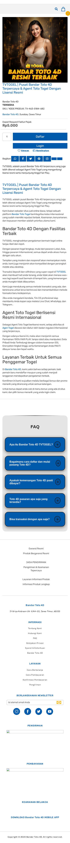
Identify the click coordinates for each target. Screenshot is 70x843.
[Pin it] (39, 158)
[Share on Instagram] (47, 158)
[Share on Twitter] (31, 158)
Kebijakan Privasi (35, 643)
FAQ (35, 638)
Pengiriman (35, 685)
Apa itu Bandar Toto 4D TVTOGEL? (31, 444)
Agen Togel (8, 327)
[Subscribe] (59, 702)
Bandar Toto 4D (10, 114)
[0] (64, 9)
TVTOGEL (61, 271)
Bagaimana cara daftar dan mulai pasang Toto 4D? (29, 463)
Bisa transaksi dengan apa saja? (29, 519)
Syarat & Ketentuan (35, 648)
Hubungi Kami (35, 633)
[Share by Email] (54, 158)
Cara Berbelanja (35, 670)
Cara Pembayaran (35, 675)
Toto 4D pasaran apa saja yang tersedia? (28, 500)
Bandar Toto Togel (21, 214)
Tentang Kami (35, 628)
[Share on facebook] (22, 158)
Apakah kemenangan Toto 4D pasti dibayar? (31, 482)
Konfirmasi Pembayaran (35, 680)
